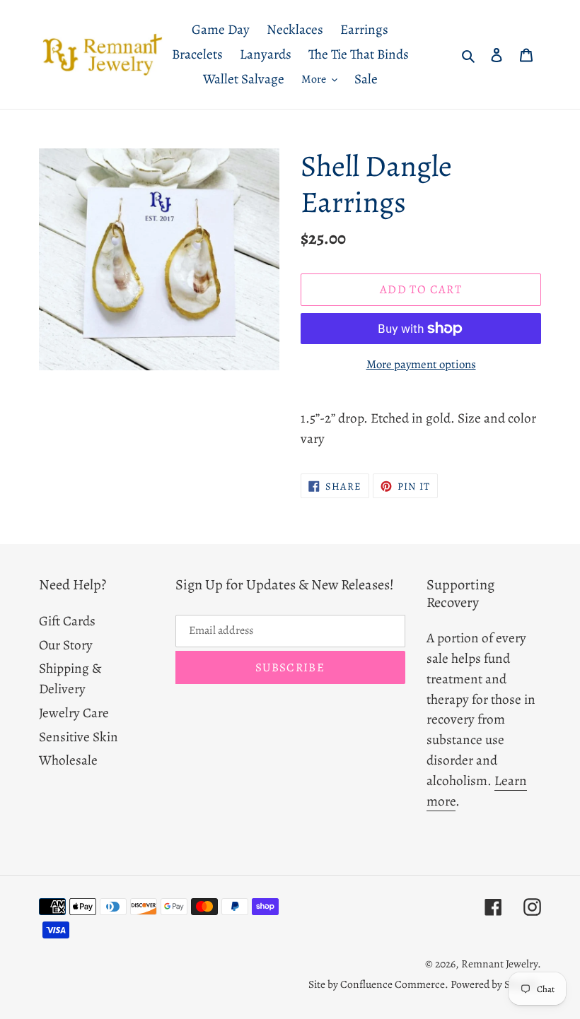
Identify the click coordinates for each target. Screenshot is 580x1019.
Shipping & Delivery (70, 678)
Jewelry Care (74, 712)
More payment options (421, 364)
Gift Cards (67, 620)
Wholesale (68, 760)
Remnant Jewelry (499, 963)
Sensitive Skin (78, 736)
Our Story (66, 644)
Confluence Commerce (392, 984)
